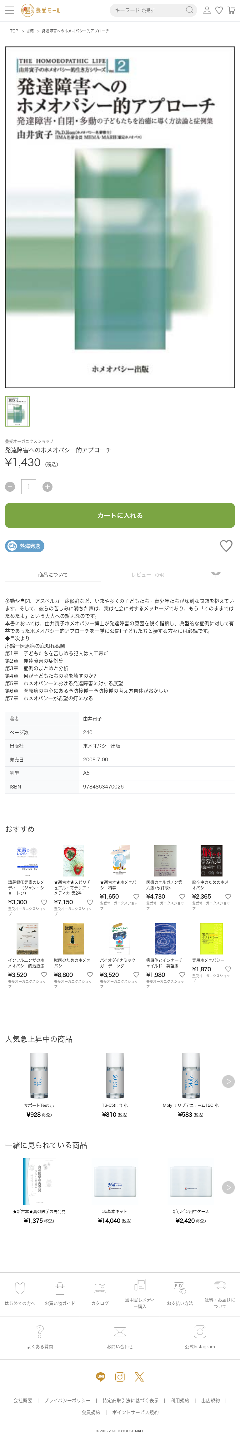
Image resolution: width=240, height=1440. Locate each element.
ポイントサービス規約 (135, 1412)
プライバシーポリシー (67, 1400)
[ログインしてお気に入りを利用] (219, 10)
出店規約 (210, 1400)
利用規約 (180, 1400)
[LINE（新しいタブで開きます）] (100, 1377)
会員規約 (91, 1412)
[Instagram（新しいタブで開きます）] (120, 1377)
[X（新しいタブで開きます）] (139, 1377)
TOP (14, 31)
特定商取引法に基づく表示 (130, 1400)
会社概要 (22, 1400)
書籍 (30, 31)
